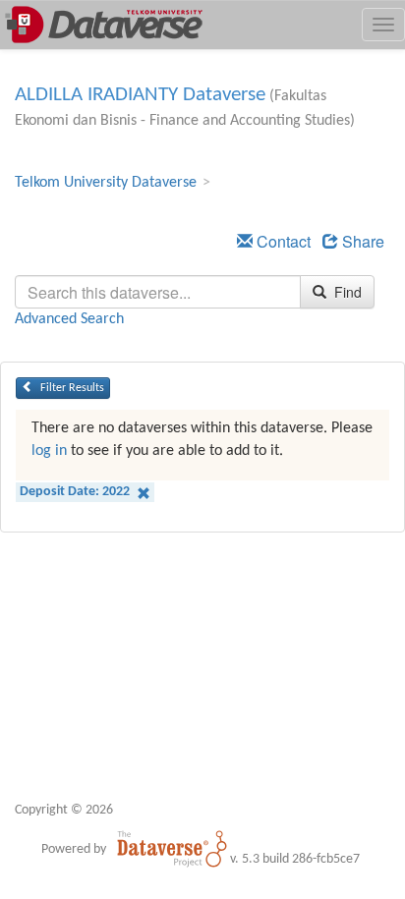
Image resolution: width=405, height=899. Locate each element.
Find (346, 292)
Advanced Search (69, 319)
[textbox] (158, 292)
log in (49, 451)
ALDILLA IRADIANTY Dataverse (140, 94)
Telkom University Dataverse (106, 183)
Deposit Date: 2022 (76, 491)
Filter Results (70, 388)
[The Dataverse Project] (172, 849)
